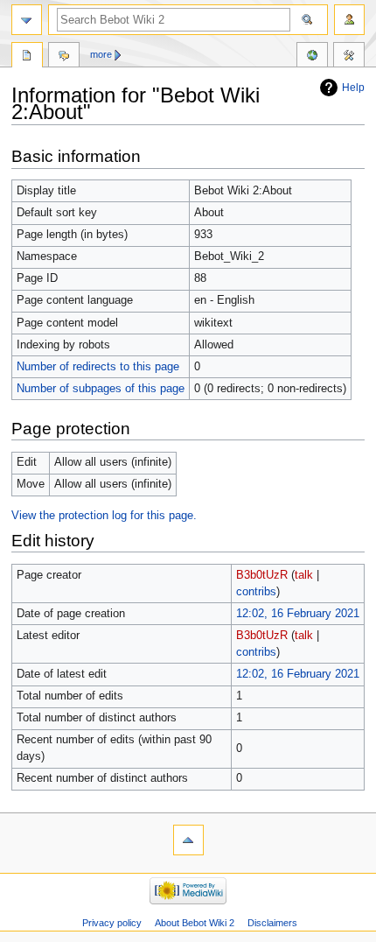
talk (304, 575)
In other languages (312, 57)
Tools (349, 57)
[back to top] (188, 840)
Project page (27, 57)
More (101, 54)
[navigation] (26, 19)
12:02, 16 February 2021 (297, 614)
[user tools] (349, 19)
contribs (256, 592)
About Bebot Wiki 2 (194, 922)
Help (353, 87)
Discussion (64, 57)
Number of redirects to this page (98, 367)
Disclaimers (272, 922)
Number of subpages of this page (101, 389)
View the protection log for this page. (104, 516)
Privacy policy (112, 922)
